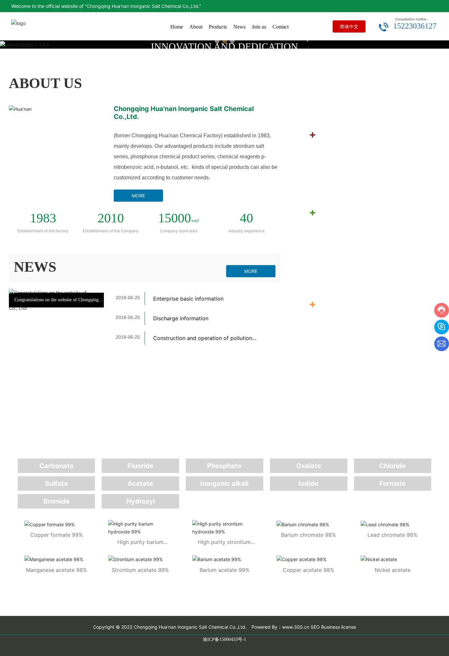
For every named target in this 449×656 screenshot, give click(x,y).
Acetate (140, 483)
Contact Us (323, 254)
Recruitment (325, 176)
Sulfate (56, 483)
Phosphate (224, 466)
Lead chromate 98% (392, 535)
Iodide (308, 483)
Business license (338, 627)
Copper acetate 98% (308, 570)
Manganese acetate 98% (56, 570)
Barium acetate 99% (224, 570)
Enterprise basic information (188, 298)
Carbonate (56, 466)
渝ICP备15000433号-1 (224, 639)
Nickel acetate (393, 570)
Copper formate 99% (56, 535)
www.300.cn (295, 627)
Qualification (326, 92)
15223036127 (415, 26)
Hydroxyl (140, 501)
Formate (392, 483)
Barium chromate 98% (308, 535)
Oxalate (308, 466)
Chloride (392, 466)
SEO (315, 627)
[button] (217, 40)
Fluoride (141, 466)
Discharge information (180, 318)
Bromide (56, 501)
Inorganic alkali (224, 483)
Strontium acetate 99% (140, 570)
